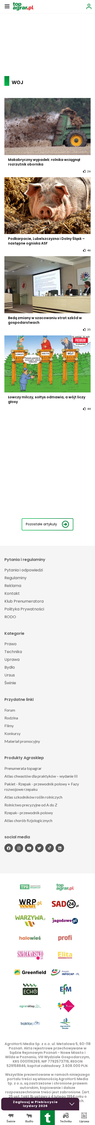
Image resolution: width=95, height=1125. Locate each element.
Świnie (10, 683)
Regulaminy (15, 578)
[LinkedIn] (60, 848)
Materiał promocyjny (22, 741)
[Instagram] (19, 848)
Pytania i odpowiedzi (23, 570)
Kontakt (12, 593)
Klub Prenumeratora (24, 601)
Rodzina (11, 717)
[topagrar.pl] (23, 6)
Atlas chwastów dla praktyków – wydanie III (41, 776)
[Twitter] (39, 848)
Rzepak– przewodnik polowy (28, 812)
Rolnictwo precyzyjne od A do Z (30, 804)
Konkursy (12, 733)
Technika (13, 652)
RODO (10, 617)
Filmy (9, 725)
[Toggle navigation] (7, 6)
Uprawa (11, 659)
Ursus (9, 675)
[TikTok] (49, 848)
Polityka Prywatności (24, 609)
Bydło (9, 667)
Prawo (10, 644)
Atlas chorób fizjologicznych (28, 820)
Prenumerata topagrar (23, 768)
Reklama (12, 585)
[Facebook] (8, 848)
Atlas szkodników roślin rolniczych (33, 797)
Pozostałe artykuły (41, 524)
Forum (9, 710)
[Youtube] (29, 848)
